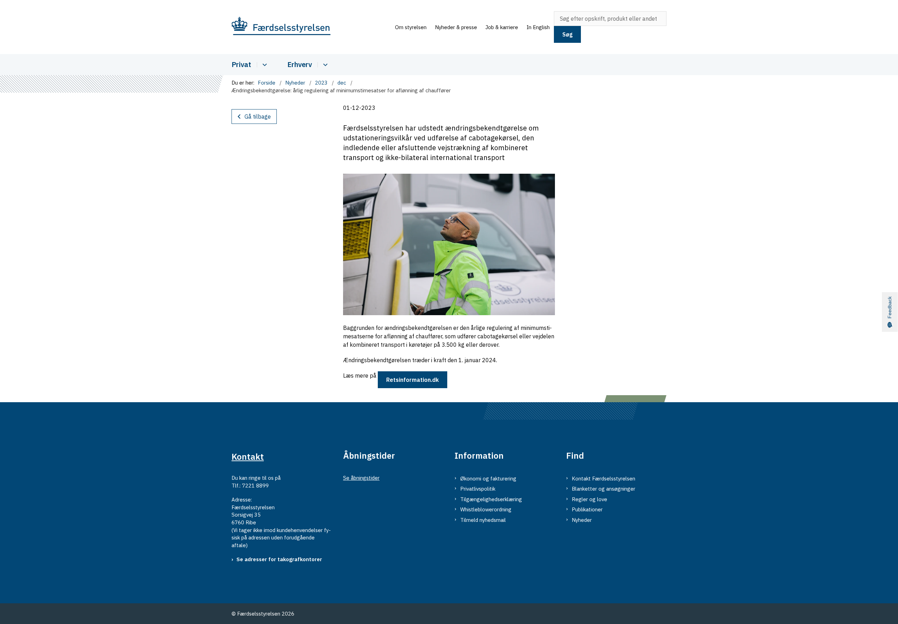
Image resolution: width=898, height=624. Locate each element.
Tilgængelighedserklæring (491, 499)
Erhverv (299, 64)
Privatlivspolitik (477, 488)
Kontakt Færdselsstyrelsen (603, 478)
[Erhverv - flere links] (324, 64)
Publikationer (587, 509)
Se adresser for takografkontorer (279, 559)
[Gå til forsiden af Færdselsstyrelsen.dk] (311, 27)
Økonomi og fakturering (488, 478)
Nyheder (582, 520)
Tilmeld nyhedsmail (483, 520)
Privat (241, 64)
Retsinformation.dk (412, 379)
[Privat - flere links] (263, 64)
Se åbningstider (361, 477)
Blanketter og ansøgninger (603, 488)
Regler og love (589, 499)
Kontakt (248, 456)
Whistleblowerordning (485, 509)
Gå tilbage (257, 116)
